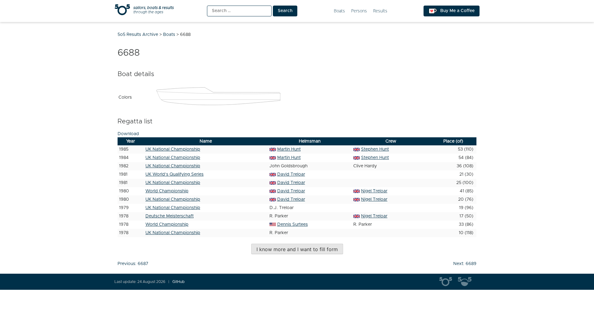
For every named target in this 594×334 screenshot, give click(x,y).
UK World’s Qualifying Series (174, 174)
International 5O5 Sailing (448, 281)
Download (128, 134)
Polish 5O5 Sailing (467, 281)
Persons (359, 11)
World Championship (166, 191)
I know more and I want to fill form (297, 249)
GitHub (178, 282)
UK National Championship (172, 149)
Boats (339, 11)
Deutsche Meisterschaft (169, 216)
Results (380, 11)
